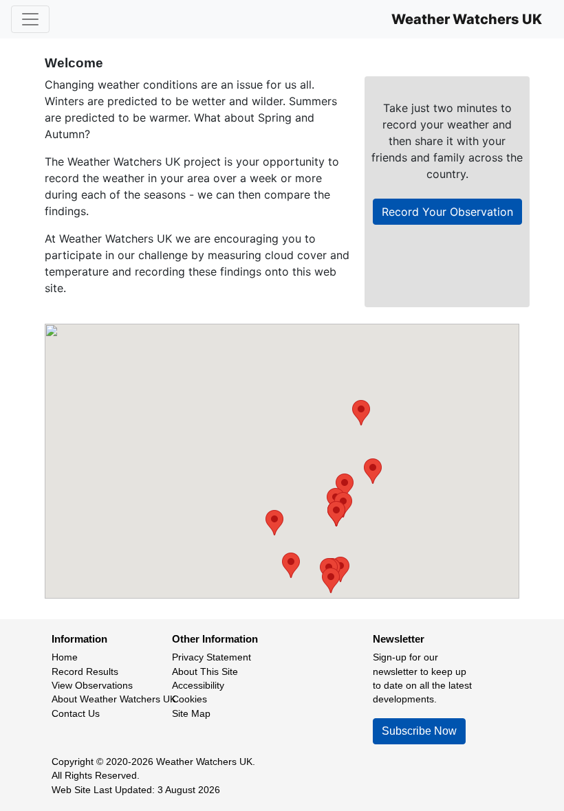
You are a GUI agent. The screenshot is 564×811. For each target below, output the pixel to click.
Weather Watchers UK (466, 19)
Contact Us (76, 714)
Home (65, 657)
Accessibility (198, 685)
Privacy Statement (211, 657)
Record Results (85, 672)
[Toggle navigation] (30, 19)
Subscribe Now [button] (419, 731)
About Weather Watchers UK (114, 699)
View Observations (92, 685)
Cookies (189, 699)
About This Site (205, 672)
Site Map (191, 714)
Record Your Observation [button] (447, 212)
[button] (372, 471)
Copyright (73, 762)
